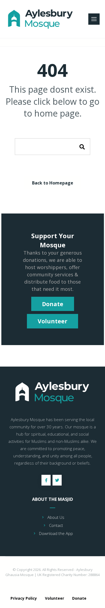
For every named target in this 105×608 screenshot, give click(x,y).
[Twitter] (57, 480)
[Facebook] (46, 480)
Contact (56, 525)
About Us (55, 517)
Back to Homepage (52, 183)
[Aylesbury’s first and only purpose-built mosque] (41, 19)
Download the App (56, 533)
